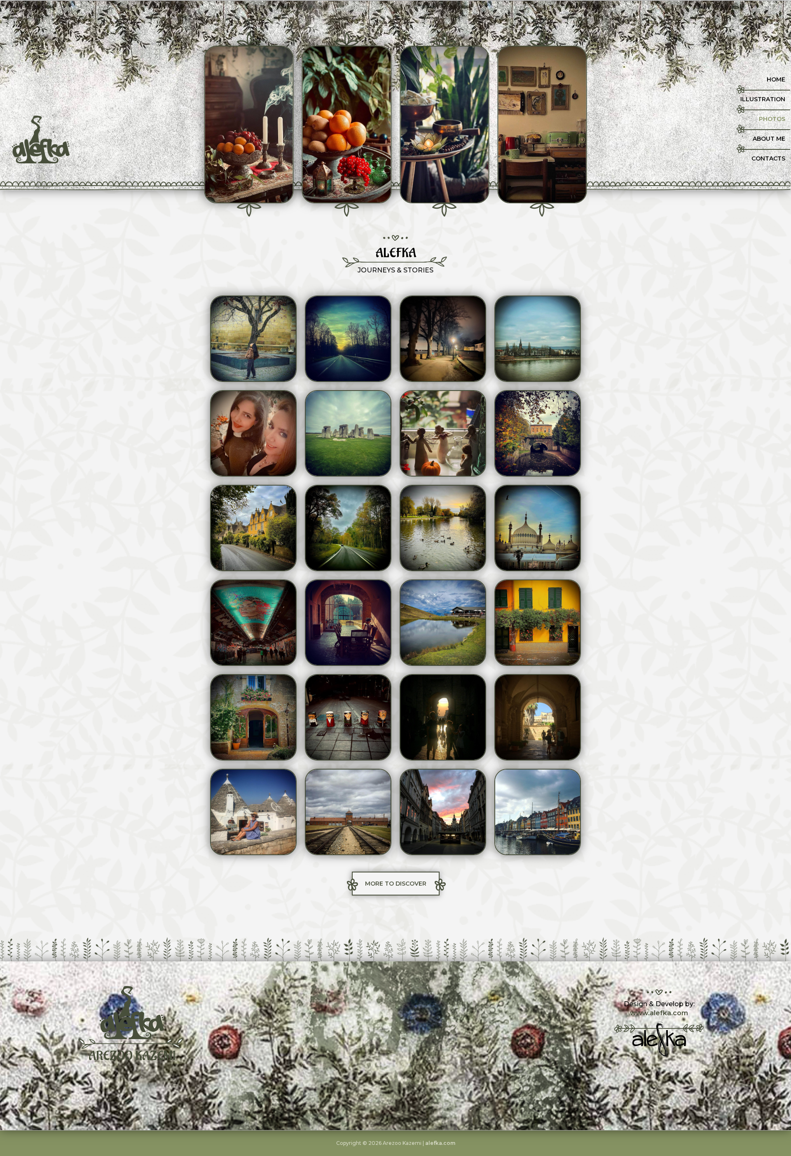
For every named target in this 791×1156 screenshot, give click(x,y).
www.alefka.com (659, 1013)
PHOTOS (772, 119)
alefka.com (440, 1143)
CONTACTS (768, 158)
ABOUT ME (769, 138)
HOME (776, 79)
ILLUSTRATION (762, 99)
